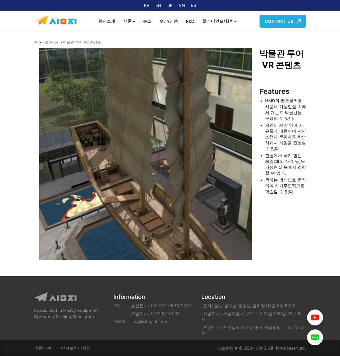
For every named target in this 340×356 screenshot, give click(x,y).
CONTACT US (279, 21)
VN (182, 5)
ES (193, 5)
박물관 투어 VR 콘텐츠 (82, 42)
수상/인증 (168, 21)
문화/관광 (51, 42)
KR (146, 5)
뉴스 (147, 21)
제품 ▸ (129, 21)
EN (158, 5)
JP (170, 5)
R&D (190, 21)
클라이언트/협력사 (220, 21)
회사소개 (106, 21)
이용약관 (42, 348)
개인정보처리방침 (74, 348)
